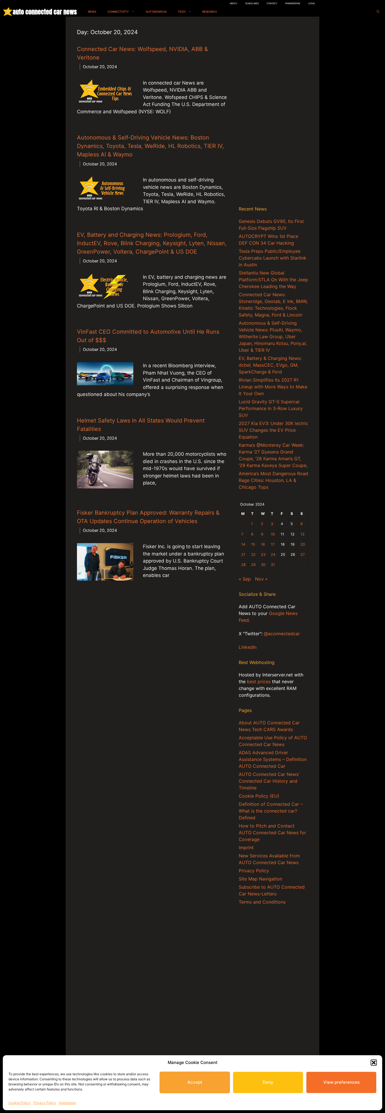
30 (263, 565)
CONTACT (272, 3)
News (92, 11)
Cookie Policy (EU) (259, 796)
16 (263, 544)
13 (302, 534)
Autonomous (156, 11)
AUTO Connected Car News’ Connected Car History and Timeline (269, 781)
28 (243, 565)
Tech (181, 11)
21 (243, 554)
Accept (194, 1082)
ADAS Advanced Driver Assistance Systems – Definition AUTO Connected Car (273, 759)
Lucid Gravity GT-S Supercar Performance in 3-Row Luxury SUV (271, 408)
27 (302, 554)
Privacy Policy (44, 1103)
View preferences (341, 1082)
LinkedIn (247, 647)
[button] (374, 1062)
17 (273, 544)
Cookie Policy (19, 1103)
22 (253, 554)
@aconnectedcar (282, 633)
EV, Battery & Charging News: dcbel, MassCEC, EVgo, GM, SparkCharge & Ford (270, 365)
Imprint (246, 847)
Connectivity (118, 11)
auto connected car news (45, 11)
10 (273, 534)
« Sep (245, 579)
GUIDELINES (252, 3)
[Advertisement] (273, 112)
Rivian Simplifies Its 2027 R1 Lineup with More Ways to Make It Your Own (273, 386)
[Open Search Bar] (378, 12)
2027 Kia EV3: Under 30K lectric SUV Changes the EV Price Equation (273, 430)
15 (253, 544)
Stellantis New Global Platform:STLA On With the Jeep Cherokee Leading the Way (273, 279)
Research (209, 11)
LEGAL (311, 3)
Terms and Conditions (262, 902)
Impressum (67, 1103)
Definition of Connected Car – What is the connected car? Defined (271, 810)
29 (253, 565)
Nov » (261, 579)
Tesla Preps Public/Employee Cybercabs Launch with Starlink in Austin (272, 257)
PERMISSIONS (292, 3)
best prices (259, 681)
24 (273, 554)
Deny (268, 1082)
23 (263, 554)
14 (243, 544)
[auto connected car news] (8, 12)
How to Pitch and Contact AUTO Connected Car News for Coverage (272, 832)
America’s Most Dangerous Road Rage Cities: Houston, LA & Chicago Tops (273, 480)
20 (302, 544)
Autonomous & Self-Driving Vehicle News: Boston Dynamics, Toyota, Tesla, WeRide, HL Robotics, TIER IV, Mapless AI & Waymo (150, 146)
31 (273, 565)
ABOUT (233, 3)
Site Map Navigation (260, 879)
